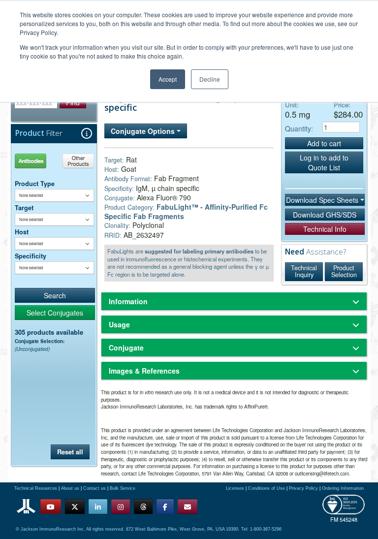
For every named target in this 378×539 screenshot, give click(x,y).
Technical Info (324, 229)
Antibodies (34, 160)
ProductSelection (344, 271)
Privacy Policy (303, 488)
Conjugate (126, 347)
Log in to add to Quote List (324, 162)
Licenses (235, 488)
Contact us (94, 488)
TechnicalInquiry (304, 271)
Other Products (77, 160)
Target (24, 207)
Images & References (144, 371)
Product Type (35, 183)
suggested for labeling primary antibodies (199, 251)
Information (128, 301)
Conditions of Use (266, 488)
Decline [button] (209, 79)
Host (22, 231)
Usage (119, 324)
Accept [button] (167, 79)
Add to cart (324, 143)
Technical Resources (35, 488)
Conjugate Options (144, 131)
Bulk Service (122, 488)
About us (70, 488)
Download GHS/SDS (324, 215)
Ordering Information (343, 488)
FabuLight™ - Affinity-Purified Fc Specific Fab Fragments (186, 211)
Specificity (30, 256)
